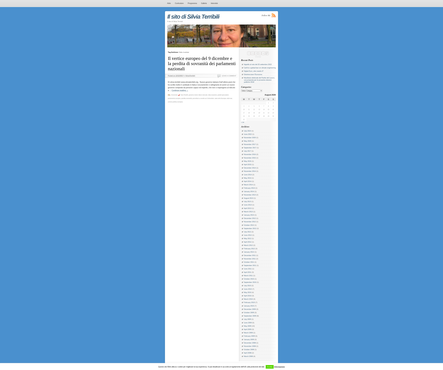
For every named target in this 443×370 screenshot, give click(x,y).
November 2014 (250, 171)
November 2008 (250, 346)
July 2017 (247, 151)
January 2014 (249, 191)
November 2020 (250, 137)
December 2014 (250, 168)
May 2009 (247, 326)
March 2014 (248, 185)
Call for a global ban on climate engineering (260, 68)
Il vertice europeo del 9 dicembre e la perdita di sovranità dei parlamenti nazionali (202, 63)
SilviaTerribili (190, 76)
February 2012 (249, 249)
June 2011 (248, 269)
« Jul (242, 122)
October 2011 (249, 262)
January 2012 (249, 252)
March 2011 (248, 275)
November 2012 (250, 222)
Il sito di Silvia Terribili (193, 16)
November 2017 (250, 144)
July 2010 (247, 285)
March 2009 (248, 333)
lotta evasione (212, 95)
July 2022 (247, 131)
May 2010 (247, 292)
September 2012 (250, 228)
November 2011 (250, 259)
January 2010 (249, 306)
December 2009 (250, 309)
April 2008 (247, 353)
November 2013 (250, 195)
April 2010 (247, 296)
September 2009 (250, 316)
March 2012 (248, 245)
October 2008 (249, 349)
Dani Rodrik (184, 95)
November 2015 (250, 158)
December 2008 (250, 343)
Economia (174, 95)
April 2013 (247, 208)
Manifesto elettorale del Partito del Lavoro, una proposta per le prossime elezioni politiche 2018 (259, 80)
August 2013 (248, 198)
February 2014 (249, 188)
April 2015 (247, 164)
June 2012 (248, 235)
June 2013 (248, 205)
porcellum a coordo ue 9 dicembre (203, 98)
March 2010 (248, 299)
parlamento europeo (174, 98)
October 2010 (249, 279)
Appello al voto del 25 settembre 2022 (258, 64)
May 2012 (247, 238)
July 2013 (247, 201)
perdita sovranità (186, 98)
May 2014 (247, 178)
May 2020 (247, 141)
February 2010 (249, 302)
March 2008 (248, 356)
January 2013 (249, 215)
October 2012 (249, 225)
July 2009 (247, 319)
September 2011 (250, 265)
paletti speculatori (223, 95)
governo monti (193, 95)
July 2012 (247, 232)
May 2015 (247, 161)
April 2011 (247, 272)
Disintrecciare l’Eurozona (253, 74)
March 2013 (248, 212)
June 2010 (248, 289)
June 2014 (248, 175)
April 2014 (247, 181)
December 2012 (250, 218)
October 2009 (249, 312)
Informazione (279, 367)
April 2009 (247, 329)
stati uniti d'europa (220, 98)
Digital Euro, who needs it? (253, 71)
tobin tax (229, 98)
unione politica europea (175, 102)
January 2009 (249, 339)
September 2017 (250, 148)
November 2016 (250, 154)
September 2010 (250, 282)
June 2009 (248, 323)
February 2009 (249, 336)
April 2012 (247, 242)
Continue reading (180, 90)
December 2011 (250, 255)
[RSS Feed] (274, 15)
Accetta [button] (269, 367)
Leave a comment (229, 76)
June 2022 (248, 134)
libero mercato (202, 95)
